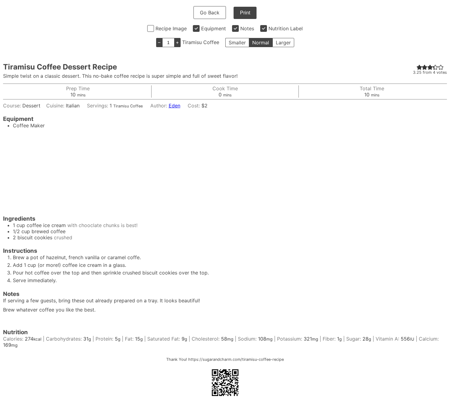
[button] (419, 67)
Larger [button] (283, 42)
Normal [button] (260, 42)
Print (245, 12)
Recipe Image (171, 28)
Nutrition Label (285, 28)
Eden (174, 106)
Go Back (209, 12)
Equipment (213, 28)
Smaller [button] (237, 42)
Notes (247, 28)
